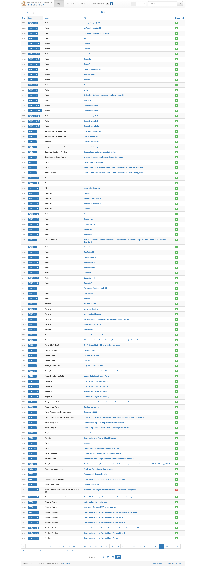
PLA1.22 (33, 85)
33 (35, 551)
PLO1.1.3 (33, 204)
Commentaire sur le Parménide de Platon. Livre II (104, 522)
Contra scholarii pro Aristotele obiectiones (101, 147)
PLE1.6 (32, 157)
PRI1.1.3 (33, 497)
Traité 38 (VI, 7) (90, 293)
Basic (181, 563)
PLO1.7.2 (33, 278)
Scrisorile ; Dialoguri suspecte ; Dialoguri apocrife (104, 95)
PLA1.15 (33, 28)
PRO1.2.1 (33, 538)
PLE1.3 (32, 142)
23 (140, 546)
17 (107, 546)
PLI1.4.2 (33, 183)
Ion (85, 38)
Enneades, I (88, 229)
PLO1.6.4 (33, 268)
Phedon (87, 79)
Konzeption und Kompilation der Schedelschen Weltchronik (109, 458)
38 (62, 551)
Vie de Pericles (90, 304)
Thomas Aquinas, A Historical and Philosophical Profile (106, 427)
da (176, 23)
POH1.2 (32, 361)
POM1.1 (32, 402)
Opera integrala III (91, 121)
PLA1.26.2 (34, 116)
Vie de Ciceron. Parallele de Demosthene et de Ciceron (106, 319)
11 (74, 546)
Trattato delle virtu (91, 141)
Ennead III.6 (88, 247)
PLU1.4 (32, 319)
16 (101, 546)
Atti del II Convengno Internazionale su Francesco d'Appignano (110, 489)
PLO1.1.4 (33, 209)
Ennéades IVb (89, 267)
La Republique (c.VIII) (92, 28)
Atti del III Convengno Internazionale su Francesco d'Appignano (110, 497)
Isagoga (87, 443)
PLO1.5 (32, 247)
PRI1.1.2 (33, 490)
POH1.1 (32, 355)
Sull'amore (88, 329)
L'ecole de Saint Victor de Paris (96, 376)
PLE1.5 (32, 152)
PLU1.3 (32, 314)
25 (150, 546)
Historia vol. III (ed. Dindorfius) (96, 391)
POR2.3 (32, 443)
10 (69, 546)
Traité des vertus (91, 136)
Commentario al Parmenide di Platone (100, 438)
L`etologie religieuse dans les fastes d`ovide (102, 453)
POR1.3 (32, 422)
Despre (174, 563)
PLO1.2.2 (33, 219)
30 (178, 546)
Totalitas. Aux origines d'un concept (98, 469)
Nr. (23, 18)
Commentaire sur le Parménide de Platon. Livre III (104, 533)
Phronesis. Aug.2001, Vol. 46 (95, 288)
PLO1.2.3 (33, 224)
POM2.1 (32, 407)
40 (73, 551)
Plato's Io (87, 100)
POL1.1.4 (33, 397)
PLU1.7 (32, 335)
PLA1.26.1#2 (35, 111)
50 (113, 557)
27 (161, 546)
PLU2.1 (32, 345)
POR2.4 (32, 448)
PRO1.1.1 (33, 512)
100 (118, 557)
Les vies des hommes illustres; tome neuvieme (103, 335)
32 (29, 551)
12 (79, 546)
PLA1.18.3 (34, 54)
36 (51, 551)
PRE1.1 (32, 484)
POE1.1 (32, 350)
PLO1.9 (32, 293)
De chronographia (91, 407)
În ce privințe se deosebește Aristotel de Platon (103, 157)
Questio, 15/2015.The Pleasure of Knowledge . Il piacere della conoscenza (114, 417)
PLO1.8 (32, 288)
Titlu (86, 18)
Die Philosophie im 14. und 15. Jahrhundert (102, 345)
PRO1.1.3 (33, 523)
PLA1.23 (33, 90)
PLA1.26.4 (34, 126)
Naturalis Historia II (92, 183)
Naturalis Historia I (91, 178)
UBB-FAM (66, 563)
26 (156, 546)
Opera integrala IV (91, 126)
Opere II (87, 48)
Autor (47, 18)
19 (118, 546)
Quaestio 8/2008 (90, 412)
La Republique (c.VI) (92, 23)
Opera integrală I (91, 105)
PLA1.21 (33, 80)
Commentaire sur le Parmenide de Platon (101, 538)
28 (167, 546)
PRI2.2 (32, 507)
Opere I (87, 43)
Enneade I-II (89, 272)
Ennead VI (88, 208)
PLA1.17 (33, 38)
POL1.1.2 (33, 386)
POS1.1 (32, 459)
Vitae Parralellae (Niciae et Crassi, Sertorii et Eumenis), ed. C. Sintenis (112, 340)
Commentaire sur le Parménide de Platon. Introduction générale (110, 512)
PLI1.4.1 (33, 178)
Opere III (87, 54)
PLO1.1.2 (33, 198)
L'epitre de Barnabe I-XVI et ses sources (100, 507)
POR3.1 (32, 453)
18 (112, 546)
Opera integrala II (91, 116)
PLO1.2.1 (33, 214)
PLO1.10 (33, 299)
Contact (167, 563)
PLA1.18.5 (34, 64)
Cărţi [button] (58, 3)
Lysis (86, 90)
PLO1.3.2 (33, 235)
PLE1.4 (32, 147)
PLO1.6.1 (33, 252)
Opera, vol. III (89, 224)
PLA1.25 (33, 100)
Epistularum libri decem (94, 162)
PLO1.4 (32, 240)
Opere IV (87, 59)
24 (145, 546)
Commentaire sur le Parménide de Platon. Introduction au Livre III (111, 528)
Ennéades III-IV (90, 257)
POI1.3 (32, 376)
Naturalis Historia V (92, 188)
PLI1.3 (32, 173)
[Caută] (180, 3)
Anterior (27, 13)
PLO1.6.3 (33, 262)
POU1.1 (32, 469)
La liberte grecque (91, 355)
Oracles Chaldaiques (92, 131)
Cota (30, 18)
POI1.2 (32, 371)
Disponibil (179, 18)
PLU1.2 (32, 309)
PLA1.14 (33, 23)
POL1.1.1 (33, 381)
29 (172, 546)
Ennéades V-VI (90, 262)
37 (56, 551)
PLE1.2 (32, 136)
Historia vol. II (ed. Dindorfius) (96, 386)
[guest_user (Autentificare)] (107, 3)
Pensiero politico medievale (95, 474)
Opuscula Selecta (91, 433)
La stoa (87, 360)
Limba (133, 4)
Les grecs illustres (91, 309)
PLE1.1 (32, 131)
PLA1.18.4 (34, 59)
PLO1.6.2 (33, 257)
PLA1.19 (33, 69)
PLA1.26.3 (34, 121)
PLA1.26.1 (34, 105)
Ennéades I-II (89, 252)
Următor (178, 13)
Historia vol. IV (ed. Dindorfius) (96, 396)
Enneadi (87, 298)
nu (177, 490)
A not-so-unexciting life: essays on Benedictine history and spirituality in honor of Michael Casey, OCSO (127, 464)
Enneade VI (88, 283)
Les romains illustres (92, 314)
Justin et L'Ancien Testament (95, 502)
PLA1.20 (33, 75)
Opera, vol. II (89, 219)
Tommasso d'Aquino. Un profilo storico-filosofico (104, 422)
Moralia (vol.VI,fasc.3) (92, 324)
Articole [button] (70, 3)
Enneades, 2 (89, 234)
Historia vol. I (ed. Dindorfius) (96, 381)
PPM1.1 (32, 474)
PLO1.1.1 (33, 193)
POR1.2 (32, 417)
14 (90, 546)
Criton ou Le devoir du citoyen (96, 33)
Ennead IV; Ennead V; (92, 203)
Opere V (87, 64)
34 (40, 551)
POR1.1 (32, 412)
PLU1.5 (32, 324)
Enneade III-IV (89, 278)
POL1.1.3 (33, 392)
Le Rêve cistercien (91, 484)
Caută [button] (83, 3)
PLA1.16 (33, 33)
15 (96, 546)
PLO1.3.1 (33, 229)
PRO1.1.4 (33, 528)
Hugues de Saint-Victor (93, 365)
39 (67, 551)
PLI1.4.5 (33, 188)
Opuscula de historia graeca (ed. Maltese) (101, 152)
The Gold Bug (89, 350)
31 (24, 551)
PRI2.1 (32, 502)
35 (46, 551)
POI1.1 (32, 366)
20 (123, 546)
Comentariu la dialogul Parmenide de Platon (102, 448)
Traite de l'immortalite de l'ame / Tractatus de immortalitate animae (112, 402)
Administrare (98, 3)
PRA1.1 (32, 479)
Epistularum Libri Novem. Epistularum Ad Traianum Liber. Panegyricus (113, 167)
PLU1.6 (32, 329)
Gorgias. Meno (89, 74)
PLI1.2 (32, 167)
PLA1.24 (33, 95)
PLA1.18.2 (34, 49)
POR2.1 (32, 433)
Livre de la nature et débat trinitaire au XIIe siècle (104, 371)
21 (129, 546)
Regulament (157, 563)
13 (85, 546)
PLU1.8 (32, 340)
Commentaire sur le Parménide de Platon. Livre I (104, 517)
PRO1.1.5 (33, 533)
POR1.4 (32, 428)
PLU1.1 (32, 304)
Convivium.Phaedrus (92, 69)
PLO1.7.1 (33, 273)
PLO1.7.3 (33, 283)
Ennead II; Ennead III (92, 198)
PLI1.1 (32, 162)
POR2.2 (32, 438)
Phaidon (87, 85)
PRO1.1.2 (33, 517)
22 (134, 546)
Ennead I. (87, 193)
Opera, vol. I (89, 214)
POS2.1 (32, 464)
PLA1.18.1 (34, 44)
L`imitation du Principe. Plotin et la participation (104, 479)
